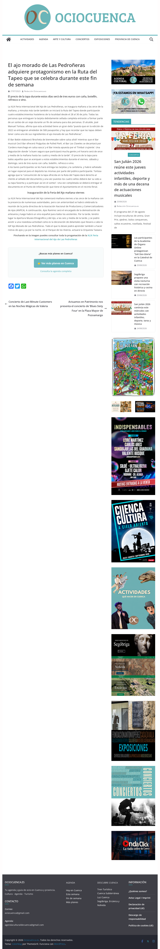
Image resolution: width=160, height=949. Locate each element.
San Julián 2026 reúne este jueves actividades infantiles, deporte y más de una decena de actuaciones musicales (132, 178)
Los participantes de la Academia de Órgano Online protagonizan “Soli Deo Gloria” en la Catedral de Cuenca (143, 249)
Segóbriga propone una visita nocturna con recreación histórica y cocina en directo (143, 282)
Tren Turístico (104, 889)
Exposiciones (102, 39)
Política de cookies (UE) (141, 925)
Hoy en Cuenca (74, 890)
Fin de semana (73, 898)
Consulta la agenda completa (55, 271)
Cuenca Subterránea (108, 893)
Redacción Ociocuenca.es (35, 91)
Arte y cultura (62, 39)
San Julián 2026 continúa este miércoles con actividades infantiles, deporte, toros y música (142, 314)
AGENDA (43, 39)
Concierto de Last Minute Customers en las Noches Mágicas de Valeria (30, 304)
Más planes (72, 902)
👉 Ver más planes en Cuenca (56, 263)
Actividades (27, 39)
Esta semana (72, 894)
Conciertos (82, 39)
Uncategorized (15, 58)
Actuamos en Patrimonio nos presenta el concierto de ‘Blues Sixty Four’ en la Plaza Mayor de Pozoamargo (81, 308)
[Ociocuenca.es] (8, 39)
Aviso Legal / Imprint (139, 897)
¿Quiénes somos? (138, 891)
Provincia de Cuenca (127, 39)
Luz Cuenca (103, 897)
